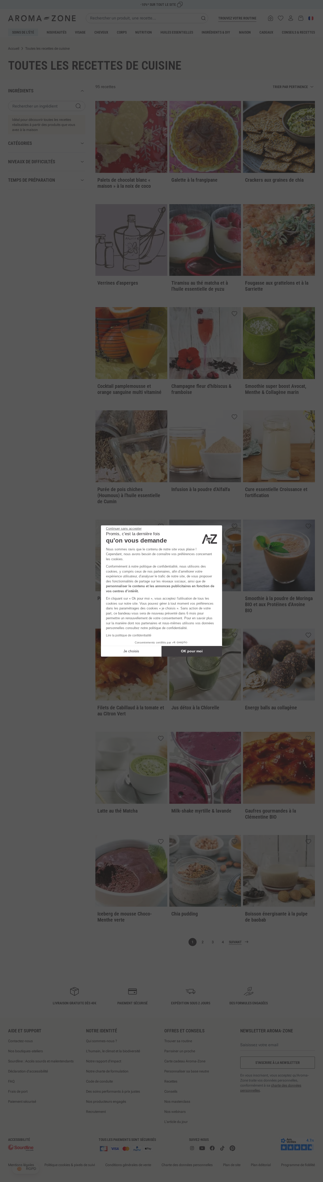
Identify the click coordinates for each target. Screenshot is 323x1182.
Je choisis (131, 651)
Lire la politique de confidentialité (128, 635)
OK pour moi (192, 651)
